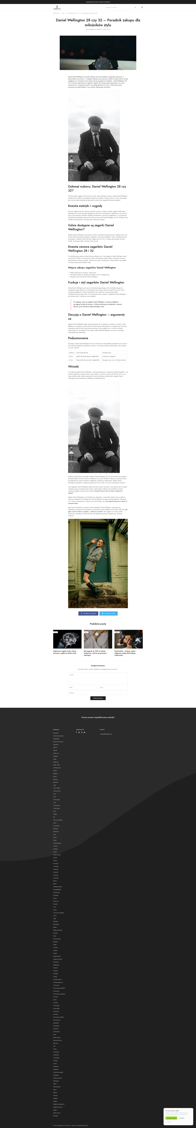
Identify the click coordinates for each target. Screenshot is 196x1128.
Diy (54, 817)
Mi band (55, 933)
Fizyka (54, 840)
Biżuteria (55, 779)
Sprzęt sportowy (57, 1040)
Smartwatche (56, 1032)
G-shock (55, 846)
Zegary (55, 1110)
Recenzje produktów (58, 1017)
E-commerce (56, 826)
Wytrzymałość (56, 1087)
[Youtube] (84, 733)
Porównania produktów (59, 988)
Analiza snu (56, 753)
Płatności (55, 968)
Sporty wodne (56, 1037)
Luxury (55, 916)
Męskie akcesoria (57, 930)
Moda (54, 936)
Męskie (55, 927)
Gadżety (55, 849)
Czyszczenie (56, 808)
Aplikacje (55, 756)
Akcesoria (55, 733)
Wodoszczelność (57, 1078)
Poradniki (55, 974)
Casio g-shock (57, 791)
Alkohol (55, 747)
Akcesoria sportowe (58, 736)
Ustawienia (56, 1069)
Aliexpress (56, 744)
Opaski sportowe (57, 959)
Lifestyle (99, 29)
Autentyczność (57, 768)
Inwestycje (56, 878)
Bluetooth (55, 782)
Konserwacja (56, 892)
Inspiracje (55, 869)
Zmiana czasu (56, 1113)
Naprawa (55, 942)
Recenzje (55, 1014)
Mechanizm (56, 924)
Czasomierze (56, 805)
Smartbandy (56, 1026)
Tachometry (56, 1052)
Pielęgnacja (56, 965)
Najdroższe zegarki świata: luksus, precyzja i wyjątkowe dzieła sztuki (65, 652)
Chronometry (56, 800)
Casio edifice (56, 788)
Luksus (55, 910)
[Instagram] (81, 733)
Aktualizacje (56, 739)
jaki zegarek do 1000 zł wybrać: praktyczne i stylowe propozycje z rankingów (95, 653)
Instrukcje (55, 875)
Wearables (56, 1075)
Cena (54, 794)
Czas (54, 802)
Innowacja (55, 863)
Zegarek (55, 1098)
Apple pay (56, 762)
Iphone (55, 881)
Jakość (54, 884)
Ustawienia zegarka (58, 1072)
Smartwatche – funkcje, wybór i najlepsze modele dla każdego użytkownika (125, 653)
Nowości (55, 947)
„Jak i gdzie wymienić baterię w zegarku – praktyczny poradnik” (98, 511)
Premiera (55, 997)
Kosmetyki (55, 895)
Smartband (56, 1023)
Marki (54, 918)
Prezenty (55, 1003)
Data (54, 811)
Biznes (55, 776)
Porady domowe (57, 979)
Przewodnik (56, 1005)
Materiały (55, 921)
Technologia (56, 1058)
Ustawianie (56, 1066)
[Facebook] (77, 732)
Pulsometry (56, 1011)
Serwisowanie (56, 1020)
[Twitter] (79, 733)
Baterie (55, 771)
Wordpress (56, 1081)
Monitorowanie (57, 939)
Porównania (56, 985)
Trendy (55, 1063)
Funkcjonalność (57, 843)
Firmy (54, 834)
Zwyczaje (55, 1116)
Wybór (55, 1084)
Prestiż (55, 1000)
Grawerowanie (57, 855)
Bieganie (55, 773)
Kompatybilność (57, 889)
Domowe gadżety (57, 820)
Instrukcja (55, 872)
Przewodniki (56, 1008)
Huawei (55, 860)
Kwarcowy (55, 901)
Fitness (55, 837)
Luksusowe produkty (58, 913)
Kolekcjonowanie (57, 887)
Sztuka (55, 1049)
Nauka (55, 945)
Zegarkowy (92, 29)
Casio (54, 785)
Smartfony (55, 1029)
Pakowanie (56, 962)
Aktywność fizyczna (58, 742)
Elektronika (56, 831)
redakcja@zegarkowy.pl (106, 734)
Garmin (55, 852)
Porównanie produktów (59, 994)
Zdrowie (55, 1095)
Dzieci (55, 823)
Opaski (55, 953)
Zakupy (55, 1092)
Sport (54, 1034)
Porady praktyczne (58, 982)
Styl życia (55, 1043)
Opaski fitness (56, 956)
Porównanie (56, 991)
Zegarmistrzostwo (57, 1107)
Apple (54, 759)
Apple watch (56, 765)
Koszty (55, 898)
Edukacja (55, 829)
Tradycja (55, 1061)
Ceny (54, 797)
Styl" (54, 1046)
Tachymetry (56, 1055)
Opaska (55, 950)
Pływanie (55, 971)
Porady (55, 976)
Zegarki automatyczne (58, 1104)
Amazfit (55, 750)
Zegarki (55, 1101)
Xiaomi (55, 1090)
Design (55, 814)
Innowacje (55, 866)
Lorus (54, 907)
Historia (55, 858)
